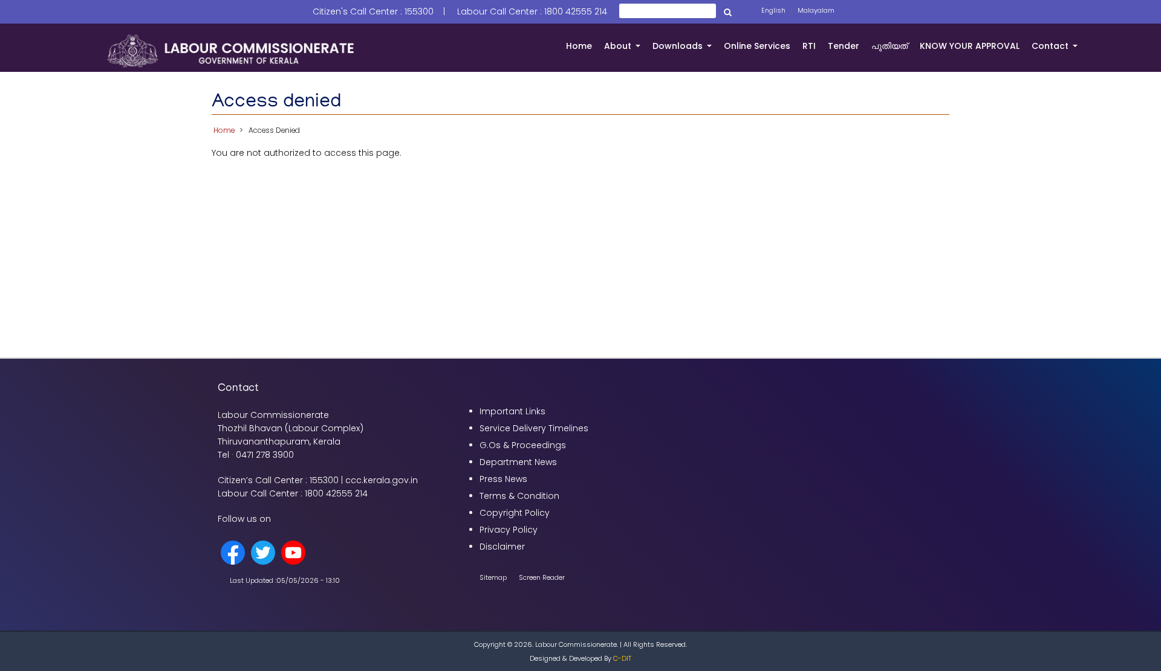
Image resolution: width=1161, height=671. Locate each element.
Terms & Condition (519, 496)
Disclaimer (502, 547)
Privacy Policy (509, 530)
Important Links (512, 411)
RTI (809, 46)
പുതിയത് (889, 46)
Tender (843, 46)
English (773, 10)
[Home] (231, 50)
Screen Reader (542, 577)
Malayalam (816, 10)
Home (579, 46)
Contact (1058, 51)
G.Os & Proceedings (523, 445)
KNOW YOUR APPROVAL (970, 46)
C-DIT (622, 658)
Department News (518, 462)
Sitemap (493, 577)
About (625, 51)
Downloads (685, 51)
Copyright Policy (515, 513)
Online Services (757, 46)
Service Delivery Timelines (534, 428)
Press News (503, 479)
